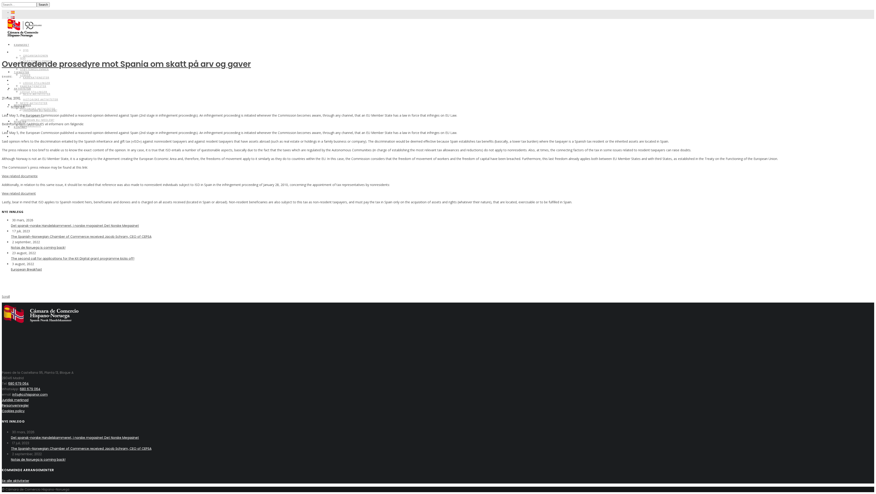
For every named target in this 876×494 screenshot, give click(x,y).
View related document (19, 193)
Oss (23, 58)
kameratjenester (36, 77)
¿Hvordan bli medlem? (37, 120)
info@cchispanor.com (30, 394)
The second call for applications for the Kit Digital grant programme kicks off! (72, 258)
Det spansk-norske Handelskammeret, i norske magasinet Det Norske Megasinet (75, 225)
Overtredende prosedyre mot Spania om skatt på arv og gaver (126, 64)
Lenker (25, 75)
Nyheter (18, 107)
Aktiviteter (22, 97)
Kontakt (19, 136)
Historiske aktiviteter (40, 99)
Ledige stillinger (36, 83)
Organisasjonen (35, 55)
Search (43, 4)
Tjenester (21, 80)
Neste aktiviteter (33, 103)
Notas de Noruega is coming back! (38, 247)
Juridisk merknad (15, 400)
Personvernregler (15, 405)
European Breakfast (26, 269)
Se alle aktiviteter (15, 480)
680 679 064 (18, 383)
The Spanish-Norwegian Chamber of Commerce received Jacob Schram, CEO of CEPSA (81, 236)
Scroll (6, 296)
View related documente (20, 176)
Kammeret (21, 45)
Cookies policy (13, 411)
